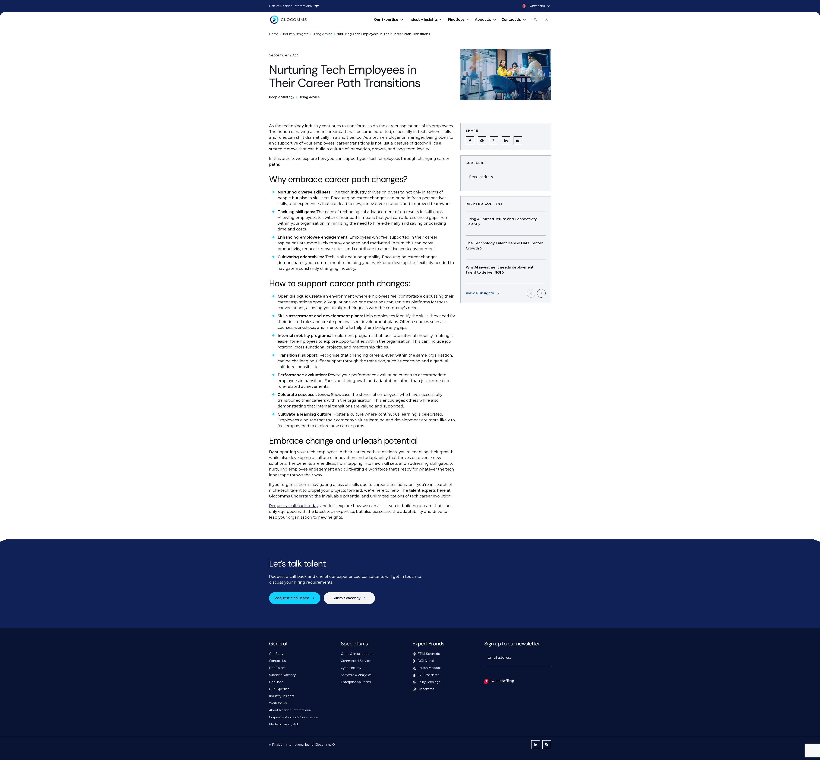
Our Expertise (386, 20)
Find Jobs (456, 20)
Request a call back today (293, 505)
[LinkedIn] (535, 744)
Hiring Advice (322, 34)
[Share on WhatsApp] (482, 140)
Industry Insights (423, 20)
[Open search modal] (535, 19)
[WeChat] (546, 744)
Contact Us (511, 20)
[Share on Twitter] (494, 140)
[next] (541, 293)
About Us (483, 20)
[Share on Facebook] (470, 140)
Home (274, 34)
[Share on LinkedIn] (506, 140)
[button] (518, 140)
